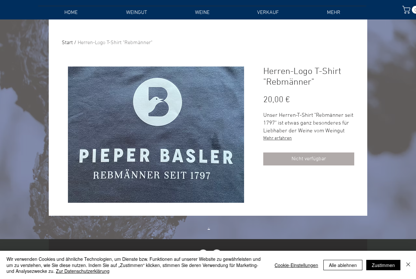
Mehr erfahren (277, 138)
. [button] (209, 226)
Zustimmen (383, 265)
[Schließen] (408, 265)
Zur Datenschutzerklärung (83, 271)
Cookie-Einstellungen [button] (296, 265)
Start (67, 43)
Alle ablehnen (343, 265)
